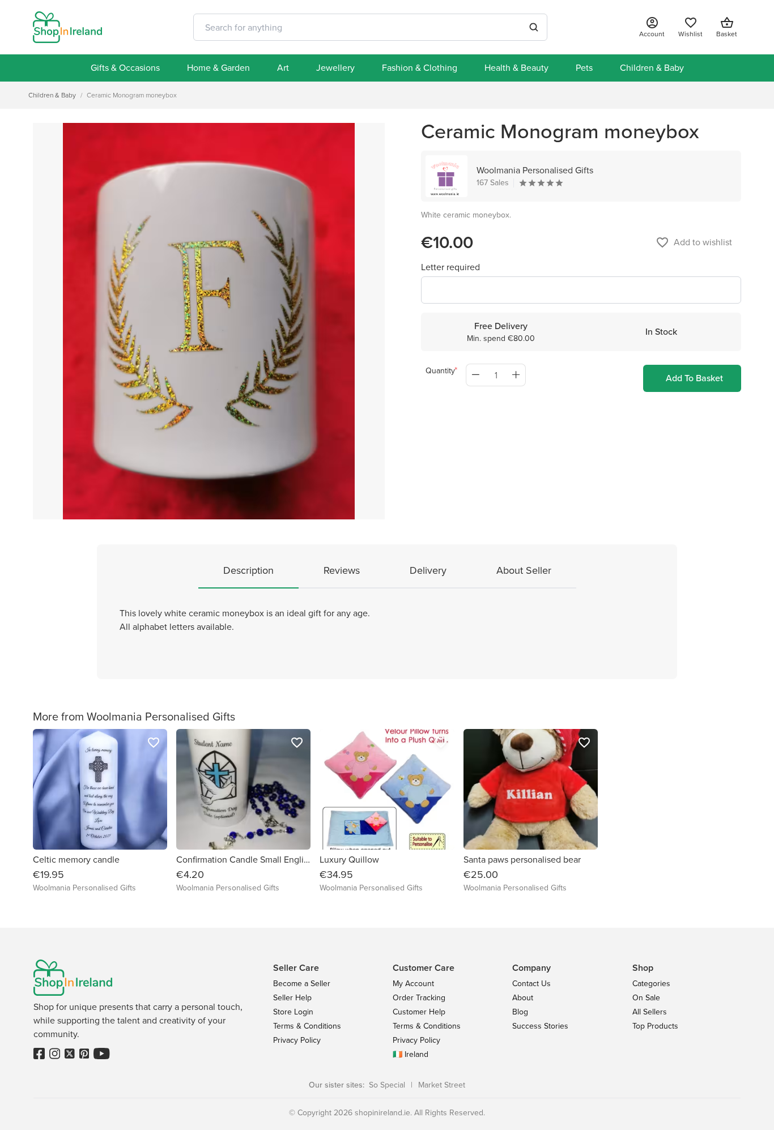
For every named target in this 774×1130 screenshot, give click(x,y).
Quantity (440, 371)
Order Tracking (419, 998)
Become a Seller (301, 984)
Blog (520, 1012)
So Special (387, 1085)
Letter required (450, 267)
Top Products (655, 1026)
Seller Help (292, 998)
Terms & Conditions (307, 1026)
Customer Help (419, 1012)
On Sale (646, 998)
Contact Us (531, 984)
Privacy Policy (297, 1040)
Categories (651, 984)
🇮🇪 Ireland (410, 1054)
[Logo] (67, 27)
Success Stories (540, 1026)
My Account (413, 984)
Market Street (441, 1085)
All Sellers (649, 1012)
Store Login (293, 1012)
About (522, 998)
